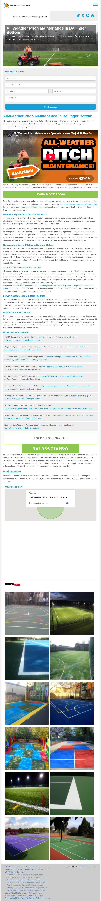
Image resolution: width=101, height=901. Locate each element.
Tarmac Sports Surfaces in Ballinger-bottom (25, 885)
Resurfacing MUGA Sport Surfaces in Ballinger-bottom (27, 898)
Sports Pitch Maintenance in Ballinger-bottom (23, 893)
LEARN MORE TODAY (50, 194)
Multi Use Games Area (87, 867)
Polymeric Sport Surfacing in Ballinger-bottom (25, 875)
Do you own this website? (38, 503)
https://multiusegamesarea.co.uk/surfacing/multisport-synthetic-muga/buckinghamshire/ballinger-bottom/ (48, 408)
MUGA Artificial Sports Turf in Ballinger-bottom (26, 890)
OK (67, 503)
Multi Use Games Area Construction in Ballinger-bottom (28, 869)
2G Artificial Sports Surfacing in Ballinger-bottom (27, 877)
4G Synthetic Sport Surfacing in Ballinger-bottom (27, 882)
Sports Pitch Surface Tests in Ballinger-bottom (24, 895)
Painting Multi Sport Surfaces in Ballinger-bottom (27, 888)
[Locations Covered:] (4, 4)
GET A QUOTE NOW (50, 448)
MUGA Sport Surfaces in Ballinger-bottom (22, 867)
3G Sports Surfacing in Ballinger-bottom (23, 880)
